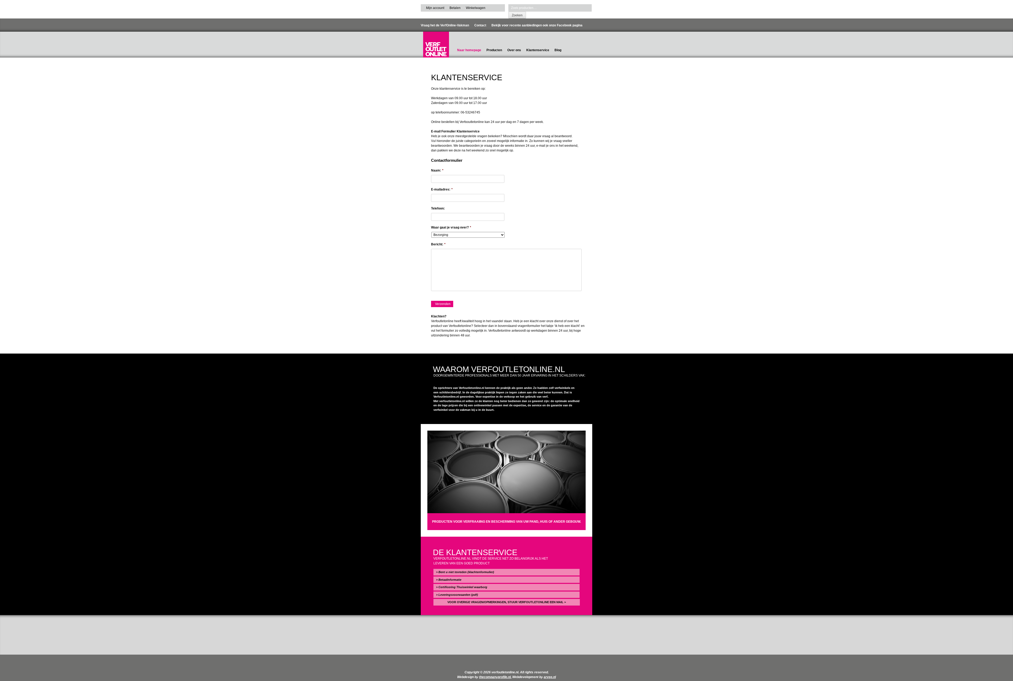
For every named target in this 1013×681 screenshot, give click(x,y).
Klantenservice (537, 50)
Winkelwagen (475, 8)
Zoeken (517, 15)
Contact (480, 25)
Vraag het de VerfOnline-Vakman (445, 25)
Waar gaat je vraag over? (451, 227)
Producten (494, 50)
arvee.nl (550, 677)
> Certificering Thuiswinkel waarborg (461, 587)
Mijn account (435, 8)
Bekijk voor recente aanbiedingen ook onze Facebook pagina (536, 25)
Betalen (455, 8)
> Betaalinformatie (448, 579)
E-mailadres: (442, 189)
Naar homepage (469, 50)
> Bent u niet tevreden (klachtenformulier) (465, 572)
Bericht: (438, 244)
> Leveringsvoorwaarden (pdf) (457, 594)
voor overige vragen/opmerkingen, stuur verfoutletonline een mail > (506, 602)
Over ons (514, 50)
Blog (558, 50)
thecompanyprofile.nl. (495, 677)
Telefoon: (438, 208)
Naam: (437, 170)
